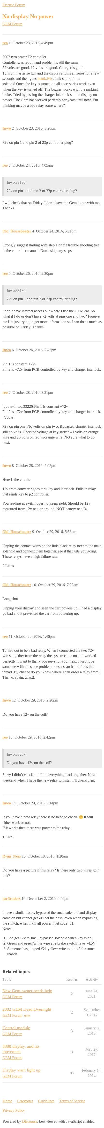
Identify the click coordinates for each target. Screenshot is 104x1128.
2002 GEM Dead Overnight (26, 1009)
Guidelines (46, 1101)
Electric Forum (13, 5)
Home (7, 1101)
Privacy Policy (14, 1110)
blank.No (44, 78)
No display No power (28, 16)
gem (27, 1015)
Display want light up (21, 1070)
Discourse (29, 1121)
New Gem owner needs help (27, 990)
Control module (16, 1027)
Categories (25, 1101)
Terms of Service (72, 1101)
